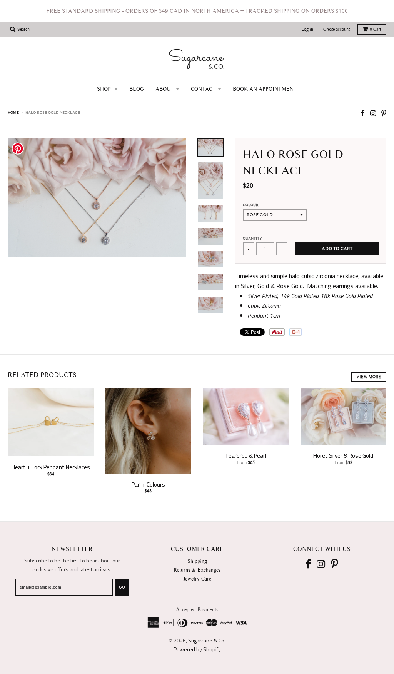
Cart (375, 29)
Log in (307, 29)
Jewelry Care (197, 578)
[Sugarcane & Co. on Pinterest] (383, 113)
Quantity (252, 238)
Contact (203, 89)
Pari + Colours (148, 484)
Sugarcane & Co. (206, 640)
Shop (104, 89)
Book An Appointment (265, 89)
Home (13, 112)
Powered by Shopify (197, 649)
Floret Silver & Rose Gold (343, 455)
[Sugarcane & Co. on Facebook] (363, 113)
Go (122, 587)
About (164, 89)
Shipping (197, 561)
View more (368, 377)
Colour (251, 204)
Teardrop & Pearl (245, 455)
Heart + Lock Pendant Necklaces (51, 467)
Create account (336, 29)
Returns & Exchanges (197, 570)
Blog (136, 89)
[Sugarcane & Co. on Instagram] (373, 113)
